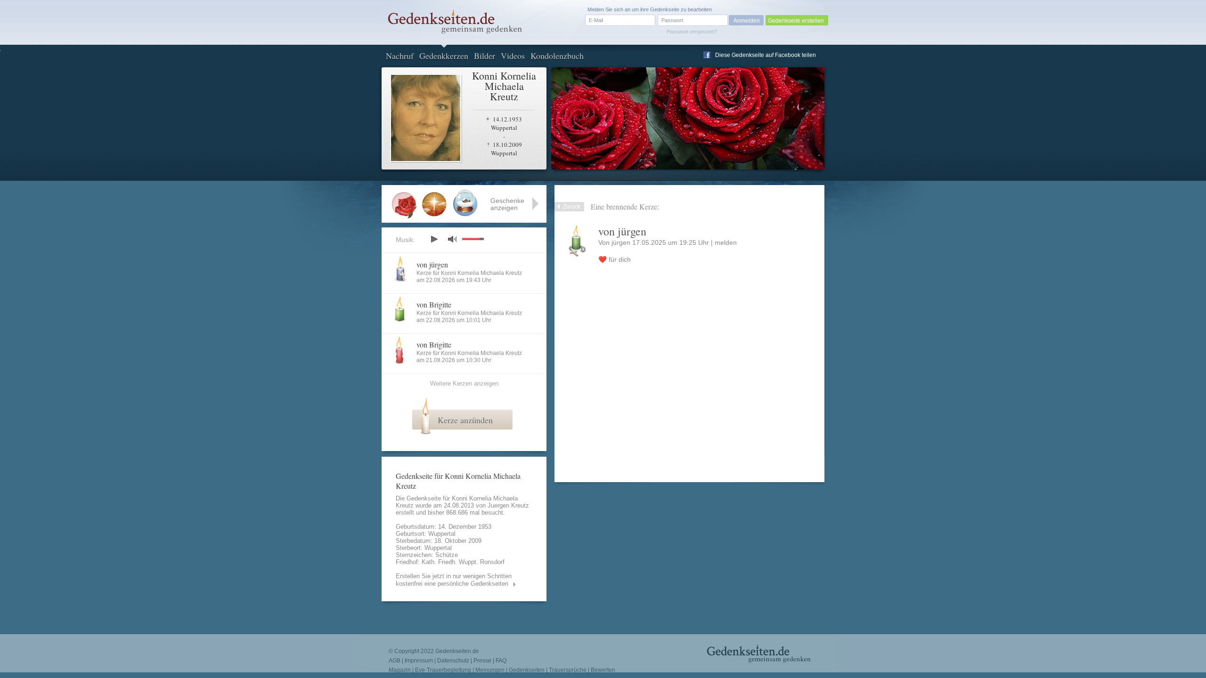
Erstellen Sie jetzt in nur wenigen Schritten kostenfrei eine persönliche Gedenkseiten (454, 580)
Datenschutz (453, 660)
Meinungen (490, 670)
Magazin (400, 670)
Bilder (484, 55)
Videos (513, 55)
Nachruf (400, 55)
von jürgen (432, 264)
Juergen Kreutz (508, 505)
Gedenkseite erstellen (796, 20)
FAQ (501, 660)
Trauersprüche (568, 670)
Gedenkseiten (527, 670)
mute (452, 238)
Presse (482, 660)
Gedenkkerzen (443, 55)
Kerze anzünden (465, 420)
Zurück (571, 206)
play (433, 239)
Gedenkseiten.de (457, 651)
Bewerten (603, 670)
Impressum (419, 660)
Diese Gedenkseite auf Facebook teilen (765, 55)
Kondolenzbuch (557, 55)
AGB (394, 660)
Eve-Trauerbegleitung (443, 670)
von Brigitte (433, 304)
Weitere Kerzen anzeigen (464, 383)
